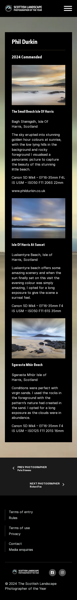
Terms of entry (21, 512)
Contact (15, 544)
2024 (16, 57)
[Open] (68, 8)
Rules (13, 518)
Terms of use (19, 528)
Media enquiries (21, 550)
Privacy (15, 534)
